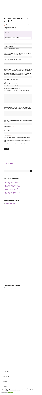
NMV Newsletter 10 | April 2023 (11, 188)
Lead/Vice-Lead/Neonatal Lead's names (11, 50)
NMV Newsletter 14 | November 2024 (12, 182)
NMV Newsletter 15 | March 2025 (11, 180)
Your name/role (8, 117)
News (4, 384)
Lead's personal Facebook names (9, 66)
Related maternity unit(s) (8, 46)
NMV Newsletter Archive (13, 178)
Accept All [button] (10, 392)
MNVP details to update (10, 32)
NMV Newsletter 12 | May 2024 (11, 185)
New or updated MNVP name (9, 41)
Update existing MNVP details (10, 28)
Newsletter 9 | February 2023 (11, 189)
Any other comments (7, 104)
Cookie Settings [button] (4, 392)
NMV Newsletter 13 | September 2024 (12, 183)
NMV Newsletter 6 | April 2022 (11, 193)
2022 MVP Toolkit (9, 163)
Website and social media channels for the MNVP (12, 88)
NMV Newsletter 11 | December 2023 (12, 186)
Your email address (9, 126)
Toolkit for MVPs (6, 374)
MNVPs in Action (6, 376)
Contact (5, 386)
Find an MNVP (6, 371)
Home (4, 369)
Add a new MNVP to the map (10, 27)
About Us (5, 381)
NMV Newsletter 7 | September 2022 (12, 192)
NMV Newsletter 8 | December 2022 (12, 190)
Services (5, 379)
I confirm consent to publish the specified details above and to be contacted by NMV (17, 144)
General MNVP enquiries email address (11, 79)
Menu (3, 13)
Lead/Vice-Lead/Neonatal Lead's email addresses (12, 59)
